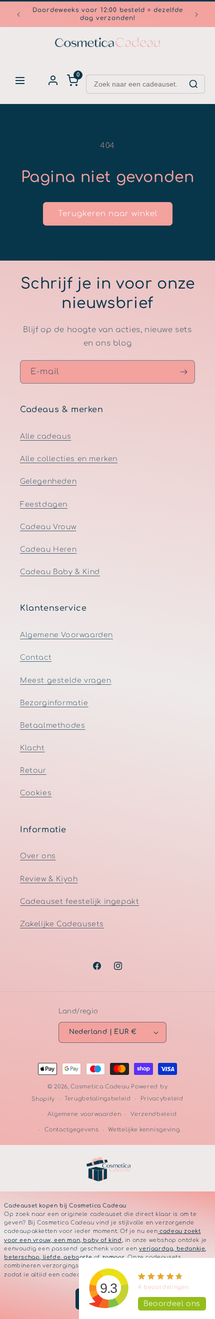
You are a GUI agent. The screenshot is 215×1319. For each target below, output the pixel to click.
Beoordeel (172, 1303)
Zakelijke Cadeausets (62, 924)
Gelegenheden (48, 481)
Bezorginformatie (54, 703)
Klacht (32, 748)
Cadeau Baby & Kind (60, 572)
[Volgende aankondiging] (197, 15)
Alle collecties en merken (69, 459)
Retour (33, 770)
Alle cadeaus (45, 436)
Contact (36, 657)
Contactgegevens (71, 1129)
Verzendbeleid (153, 1114)
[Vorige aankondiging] (19, 15)
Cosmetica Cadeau (99, 1086)
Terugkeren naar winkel (108, 214)
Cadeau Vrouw (48, 527)
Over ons (38, 856)
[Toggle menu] (20, 81)
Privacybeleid (162, 1098)
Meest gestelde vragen (66, 680)
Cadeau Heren (48, 549)
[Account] (53, 81)
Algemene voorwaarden (84, 1114)
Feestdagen (44, 504)
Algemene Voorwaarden (66, 635)
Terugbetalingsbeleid (97, 1098)
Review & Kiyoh (49, 879)
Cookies (36, 793)
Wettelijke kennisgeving (144, 1129)
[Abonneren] (183, 372)
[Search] (193, 84)
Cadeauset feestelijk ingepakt (79, 901)
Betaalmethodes (52, 725)
